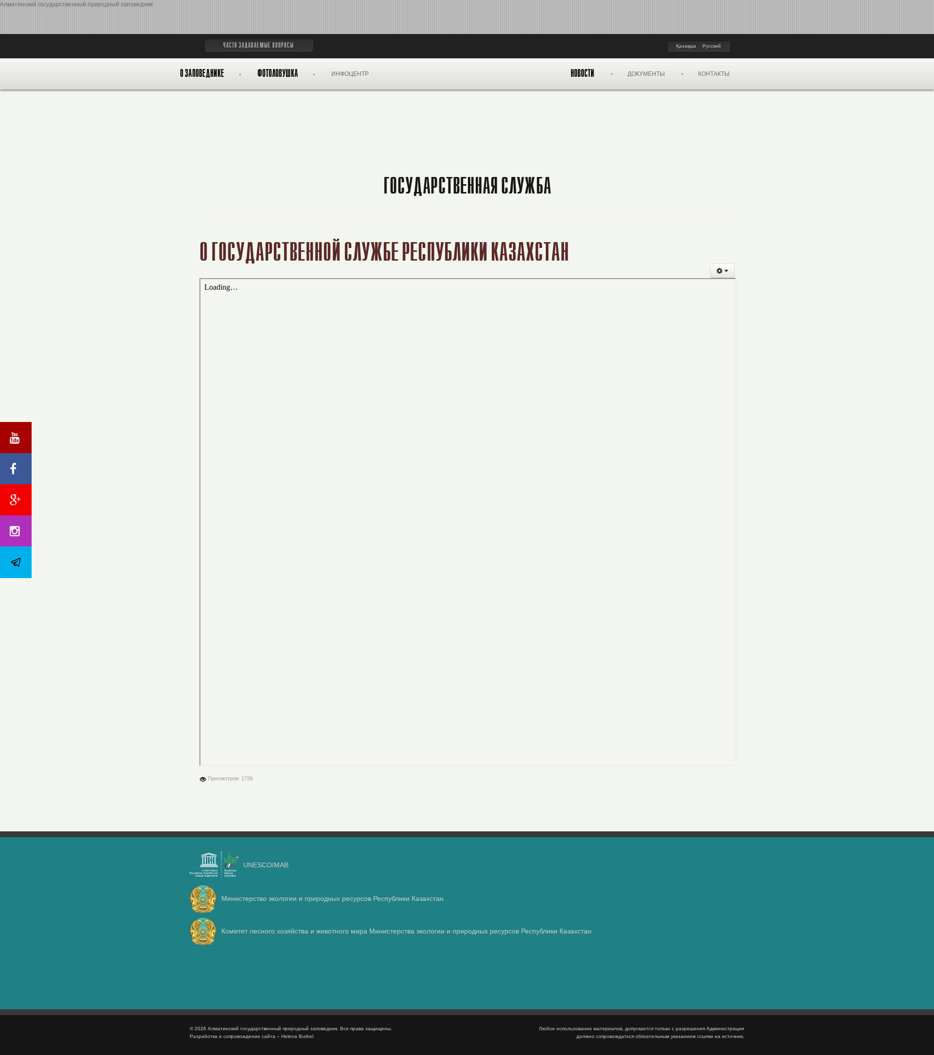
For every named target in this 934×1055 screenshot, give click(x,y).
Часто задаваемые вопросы (258, 46)
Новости (582, 74)
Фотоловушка (277, 74)
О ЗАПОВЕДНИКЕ (202, 74)
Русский (711, 46)
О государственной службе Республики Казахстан (384, 253)
